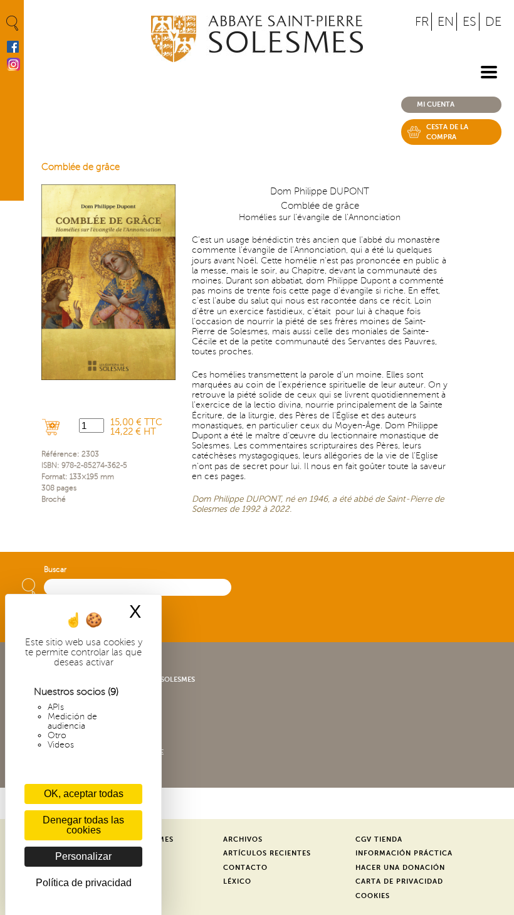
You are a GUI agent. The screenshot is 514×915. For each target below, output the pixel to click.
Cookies (372, 895)
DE (493, 21)
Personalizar (83, 856)
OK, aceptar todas (83, 793)
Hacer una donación (400, 867)
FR (422, 21)
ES (469, 21)
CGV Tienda (378, 839)
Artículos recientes (267, 853)
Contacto (245, 867)
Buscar (55, 570)
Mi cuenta (435, 104)
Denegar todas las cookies (83, 825)
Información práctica (404, 853)
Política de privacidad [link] (84, 882)
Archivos (243, 839)
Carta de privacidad (399, 881)
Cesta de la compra (447, 132)
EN (446, 21)
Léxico (237, 881)
